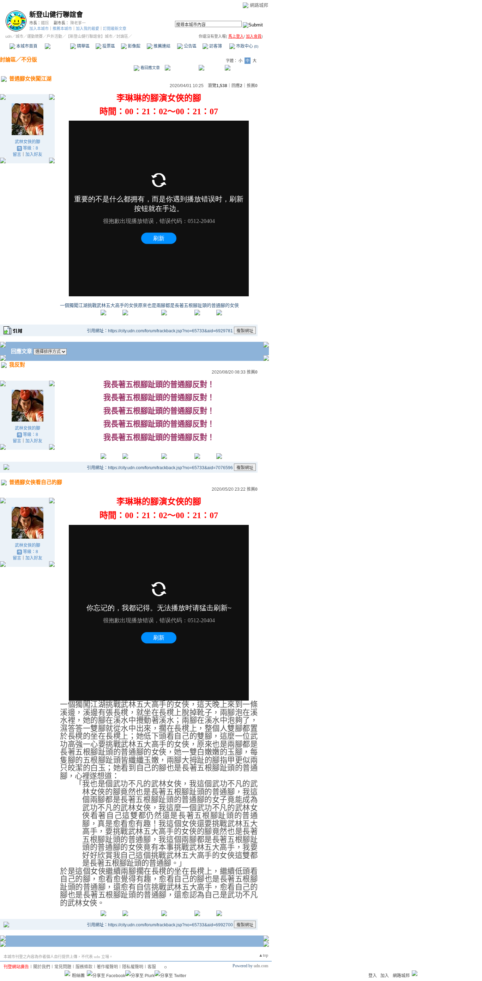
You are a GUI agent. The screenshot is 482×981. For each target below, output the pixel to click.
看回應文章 (149, 68)
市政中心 (246, 46)
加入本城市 (39, 28)
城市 (19, 36)
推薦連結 (161, 46)
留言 (17, 154)
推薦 (252, 85)
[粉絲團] (67, 973)
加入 (384, 975)
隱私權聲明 (132, 966)
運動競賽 (35, 36)
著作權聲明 (107, 966)
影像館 (133, 46)
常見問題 (62, 966)
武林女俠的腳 (27, 141)
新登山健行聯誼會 (56, 14)
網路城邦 (259, 5)
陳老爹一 (78, 23)
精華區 (83, 46)
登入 (372, 975)
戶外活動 (54, 36)
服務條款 (84, 966)
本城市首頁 (26, 46)
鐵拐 (45, 23)
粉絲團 (78, 975)
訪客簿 (215, 46)
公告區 (190, 46)
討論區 (57, 46)
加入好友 (33, 154)
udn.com (261, 965)
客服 (151, 966)
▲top (263, 955)
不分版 (29, 59)
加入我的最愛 (87, 28)
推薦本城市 (62, 28)
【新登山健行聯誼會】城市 (89, 36)
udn (8, 36)
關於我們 (41, 966)
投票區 (108, 46)
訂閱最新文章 (114, 28)
